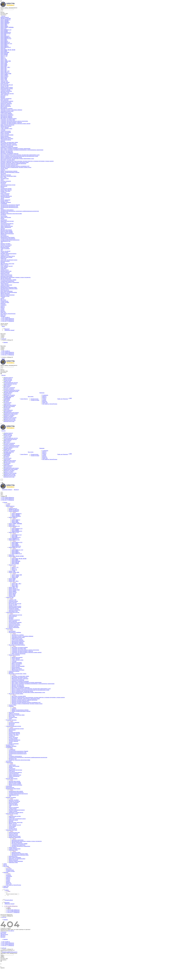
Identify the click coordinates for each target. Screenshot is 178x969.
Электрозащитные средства (15, 614)
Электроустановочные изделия (16, 728)
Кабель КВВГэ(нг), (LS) (17, 549)
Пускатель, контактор (14, 722)
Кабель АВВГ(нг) (16, 519)
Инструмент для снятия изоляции (20, 647)
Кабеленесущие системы (15, 816)
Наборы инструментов (17, 657)
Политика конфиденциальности (9, 952)
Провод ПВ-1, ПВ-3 (16, 583)
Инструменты (12, 631)
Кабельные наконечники (17, 839)
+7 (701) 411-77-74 (7, 321)
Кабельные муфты (16, 852)
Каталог (8, 504)
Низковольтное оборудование (16, 791)
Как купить (9, 868)
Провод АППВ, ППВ (17, 574)
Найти (2, 956)
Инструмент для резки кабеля (19, 696)
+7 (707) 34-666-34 (5, 317)
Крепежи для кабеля (13, 799)
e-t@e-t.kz (4, 338)
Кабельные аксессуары (14, 832)
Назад (9, 503)
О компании (3, 932)
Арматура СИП (12, 599)
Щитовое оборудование (14, 781)
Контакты (3, 937)
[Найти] (2, 11)
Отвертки (14, 708)
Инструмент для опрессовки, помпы (20, 676)
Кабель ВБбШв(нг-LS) (17, 528)
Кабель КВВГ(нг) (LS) (17, 542)
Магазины (3, 935)
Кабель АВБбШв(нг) (17, 513)
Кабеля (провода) (13, 508)
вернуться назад (4, 930)
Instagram (5, 342)
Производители (4, 934)
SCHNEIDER (12, 749)
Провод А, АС (15, 567)
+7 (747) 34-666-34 (7, 319)
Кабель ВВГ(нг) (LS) (17, 534)
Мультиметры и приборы (18, 634)
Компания (8, 875)
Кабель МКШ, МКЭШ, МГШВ (19, 558)
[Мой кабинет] (1, 481)
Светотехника (12, 764)
